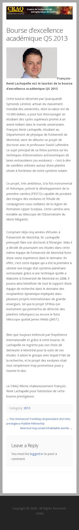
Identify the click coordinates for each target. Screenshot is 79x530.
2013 (27, 408)
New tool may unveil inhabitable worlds (44, 428)
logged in (36, 454)
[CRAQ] (39, 10)
